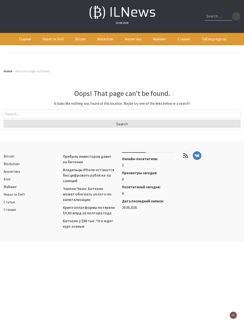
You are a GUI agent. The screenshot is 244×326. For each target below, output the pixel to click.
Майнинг (159, 39)
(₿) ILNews (122, 12)
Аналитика (133, 39)
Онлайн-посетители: (140, 159)
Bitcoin (80, 39)
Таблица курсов (214, 39)
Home (8, 71)
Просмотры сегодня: (140, 173)
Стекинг (184, 39)
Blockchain (105, 39)
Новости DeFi (53, 39)
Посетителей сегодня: (141, 187)
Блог (7, 179)
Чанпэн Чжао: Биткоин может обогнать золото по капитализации (87, 194)
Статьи (9, 202)
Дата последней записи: (143, 201)
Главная (25, 39)
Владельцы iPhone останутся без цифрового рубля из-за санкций (88, 175)
